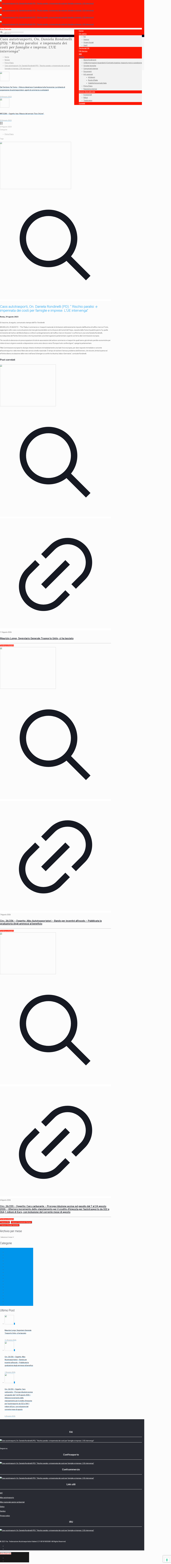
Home (7, 57)
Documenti (9, 1269)
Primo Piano (9, 63)
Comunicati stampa (12, 1264)
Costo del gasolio (11, 1267)
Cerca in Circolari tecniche (9, 1225)
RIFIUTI (7, 1296)
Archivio (8, 1255)
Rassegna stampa (11, 1293)
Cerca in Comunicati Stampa (21, 1222)
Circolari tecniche (11, 1261)
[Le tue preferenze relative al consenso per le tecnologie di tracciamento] (167, 1560)
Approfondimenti (11, 1252)
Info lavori (8, 1281)
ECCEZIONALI (10, 1272)
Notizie (7, 60)
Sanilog (2, 1511)
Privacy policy (5, 1516)
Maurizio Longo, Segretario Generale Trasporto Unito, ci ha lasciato (37, 638)
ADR (6, 1249)
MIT (1, 1493)
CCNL (7, 1258)
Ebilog (2, 1507)
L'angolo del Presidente (13, 1284)
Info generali (9, 1278)
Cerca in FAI (5, 1222)
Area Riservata (5, 29)
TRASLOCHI (9, 1301)
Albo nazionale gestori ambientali (12, 1502)
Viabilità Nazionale (11, 1304)
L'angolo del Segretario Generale (16, 1287)
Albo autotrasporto (7, 1498)
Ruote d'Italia (9, 1298)
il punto (7, 1275)
